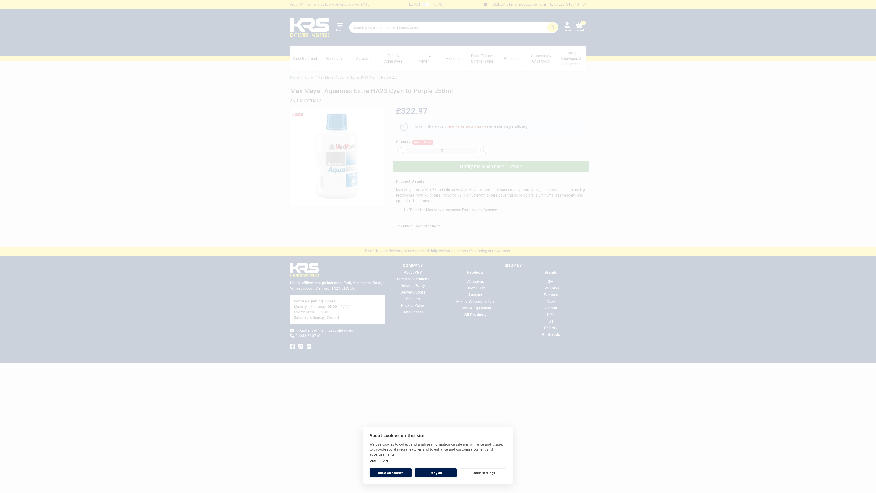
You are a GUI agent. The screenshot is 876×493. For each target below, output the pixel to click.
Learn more (379, 460)
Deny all (436, 473)
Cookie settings (483, 473)
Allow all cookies (390, 473)
